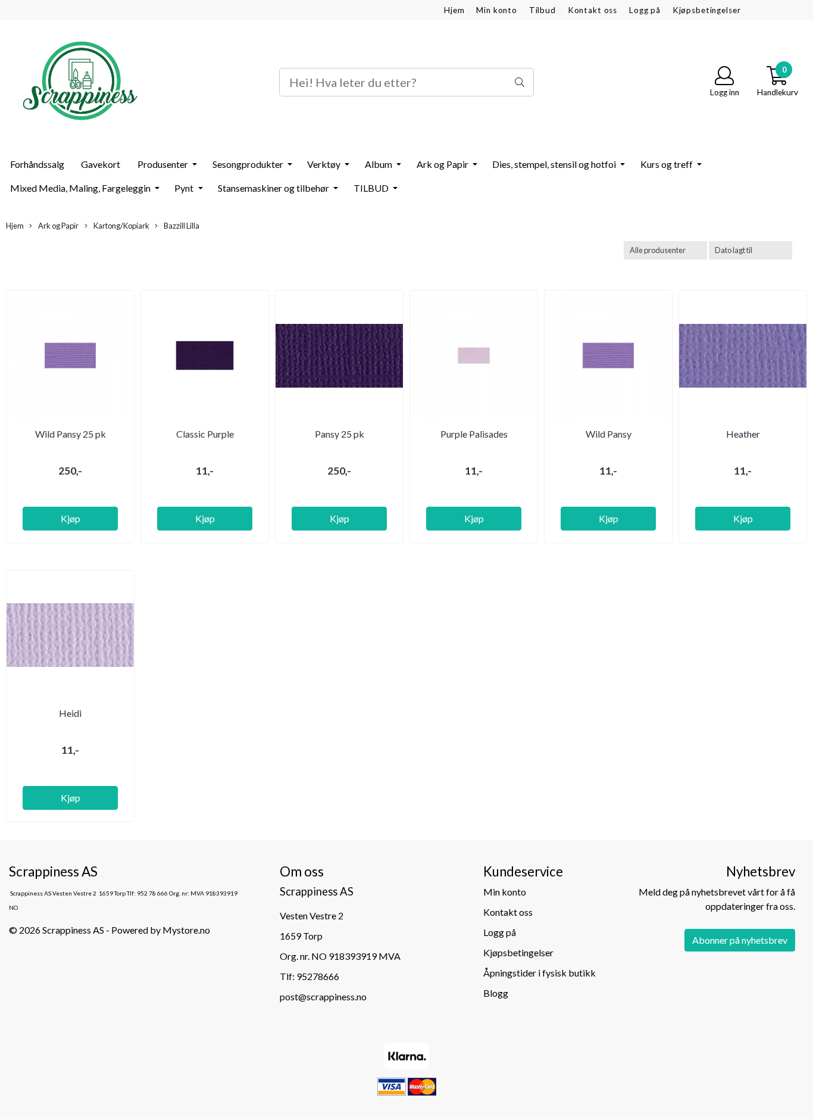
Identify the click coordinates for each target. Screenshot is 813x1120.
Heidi (70, 713)
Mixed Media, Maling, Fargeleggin (81, 188)
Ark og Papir (443, 164)
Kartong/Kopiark (120, 225)
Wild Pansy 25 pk (70, 433)
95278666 (317, 976)
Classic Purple (205, 433)
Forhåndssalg (37, 164)
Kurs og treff (667, 164)
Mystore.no (186, 929)
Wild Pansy (608, 433)
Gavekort (100, 164)
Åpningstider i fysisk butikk (539, 972)
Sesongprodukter (248, 164)
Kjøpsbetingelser (707, 10)
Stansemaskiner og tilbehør (274, 188)
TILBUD (372, 188)
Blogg (495, 993)
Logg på (645, 10)
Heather (743, 433)
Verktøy (324, 164)
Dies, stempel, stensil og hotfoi (555, 164)
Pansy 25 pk (339, 433)
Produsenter (163, 164)
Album (379, 164)
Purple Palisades (474, 433)
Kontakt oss (592, 10)
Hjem (454, 10)
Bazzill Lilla (180, 225)
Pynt (184, 188)
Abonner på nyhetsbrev (739, 940)
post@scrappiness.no (323, 996)
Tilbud (542, 10)
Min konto (496, 10)
